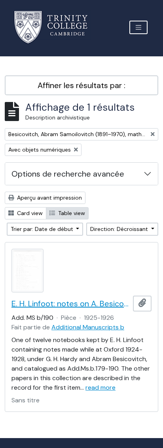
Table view (71, 213)
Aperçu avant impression (48, 197)
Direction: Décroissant (120, 229)
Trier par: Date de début (43, 229)
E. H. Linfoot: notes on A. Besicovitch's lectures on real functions (70, 303)
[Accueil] (55, 27)
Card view (29, 213)
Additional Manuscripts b (87, 327)
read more (100, 387)
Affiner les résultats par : (81, 85)
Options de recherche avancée (67, 174)
